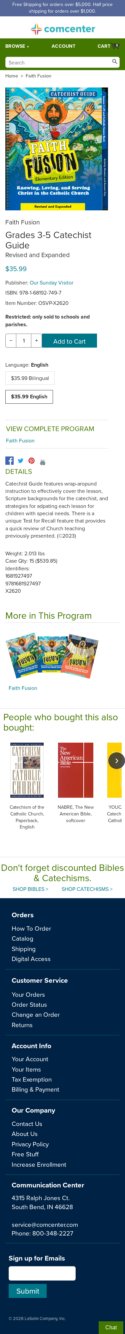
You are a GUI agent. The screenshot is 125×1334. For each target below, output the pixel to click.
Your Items (26, 1069)
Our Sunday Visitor (51, 282)
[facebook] (9, 460)
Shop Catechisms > (87, 889)
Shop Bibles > (30, 889)
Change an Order (36, 1014)
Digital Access (31, 958)
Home (11, 75)
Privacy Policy (30, 1143)
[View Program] (62, 655)
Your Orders (28, 994)
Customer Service (40, 980)
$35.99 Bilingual (30, 378)
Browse (15, 46)
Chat (111, 1327)
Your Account (30, 1058)
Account (63, 46)
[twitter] (20, 460)
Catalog (22, 938)
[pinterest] (31, 460)
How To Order (31, 928)
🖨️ (42, 461)
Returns (22, 1024)
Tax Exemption (32, 1079)
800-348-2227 (52, 1232)
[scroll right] (116, 760)
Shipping (24, 948)
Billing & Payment (35, 1089)
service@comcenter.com (45, 1224)
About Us (25, 1133)
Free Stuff (25, 1153)
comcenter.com (62, 27)
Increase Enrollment (39, 1164)
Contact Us (27, 1123)
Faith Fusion (38, 75)
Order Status (29, 1004)
